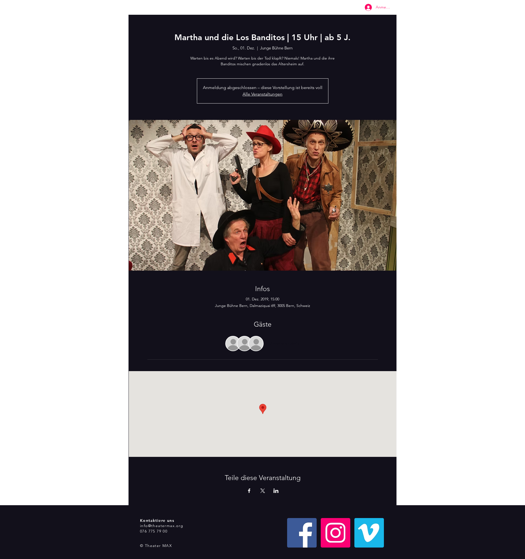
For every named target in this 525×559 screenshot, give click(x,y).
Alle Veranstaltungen (262, 94)
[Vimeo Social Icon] (369, 533)
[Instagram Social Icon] (335, 533)
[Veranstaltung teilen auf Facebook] (249, 491)
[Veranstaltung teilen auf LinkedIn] (276, 491)
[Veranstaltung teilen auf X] (262, 491)
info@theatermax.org (161, 525)
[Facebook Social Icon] (302, 533)
